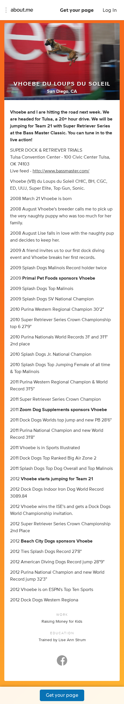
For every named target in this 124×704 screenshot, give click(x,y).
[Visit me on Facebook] (62, 663)
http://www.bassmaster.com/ (61, 171)
